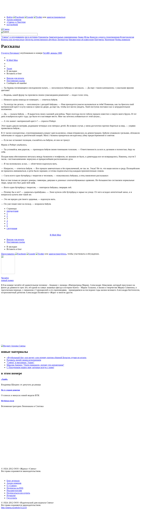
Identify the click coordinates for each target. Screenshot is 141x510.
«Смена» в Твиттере (16, 22)
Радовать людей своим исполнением (24, 360)
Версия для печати (15, 78)
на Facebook (12, 24)
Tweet (9, 68)
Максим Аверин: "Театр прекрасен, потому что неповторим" (35, 365)
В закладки (12, 71)
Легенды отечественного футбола (41, 39)
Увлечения (109, 39)
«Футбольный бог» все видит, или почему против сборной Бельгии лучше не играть (46, 357)
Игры (86, 37)
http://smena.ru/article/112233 (14, 507)
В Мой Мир (12, 60)
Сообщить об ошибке (17, 83)
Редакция (11, 495)
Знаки (81, 37)
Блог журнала (13, 480)
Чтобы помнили (122, 39)
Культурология (127, 37)
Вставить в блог (14, 73)
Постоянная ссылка (16, 80)
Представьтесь (8, 254)
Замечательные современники (63, 37)
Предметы (99, 39)
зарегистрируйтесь (57, 254)
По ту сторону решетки (10, 390)
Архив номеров (14, 19)
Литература (62, 39)
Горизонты (43, 37)
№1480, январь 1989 (52, 53)
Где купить (12, 498)
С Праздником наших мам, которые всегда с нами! (30, 367)
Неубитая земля (7, 401)
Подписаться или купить (18, 493)
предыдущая (12, 211)
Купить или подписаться (12, 39)
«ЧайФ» (4, 379)
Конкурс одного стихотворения (105, 37)
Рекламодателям (14, 490)
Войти (10, 17)
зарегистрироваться (56, 17)
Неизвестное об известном (81, 39)
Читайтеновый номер (7, 279)
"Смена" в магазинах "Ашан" (20, 362)
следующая (12, 228)
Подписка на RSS (15, 488)
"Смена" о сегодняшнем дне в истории (19, 37)
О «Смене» (12, 485)
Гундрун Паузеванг (10, 53)
